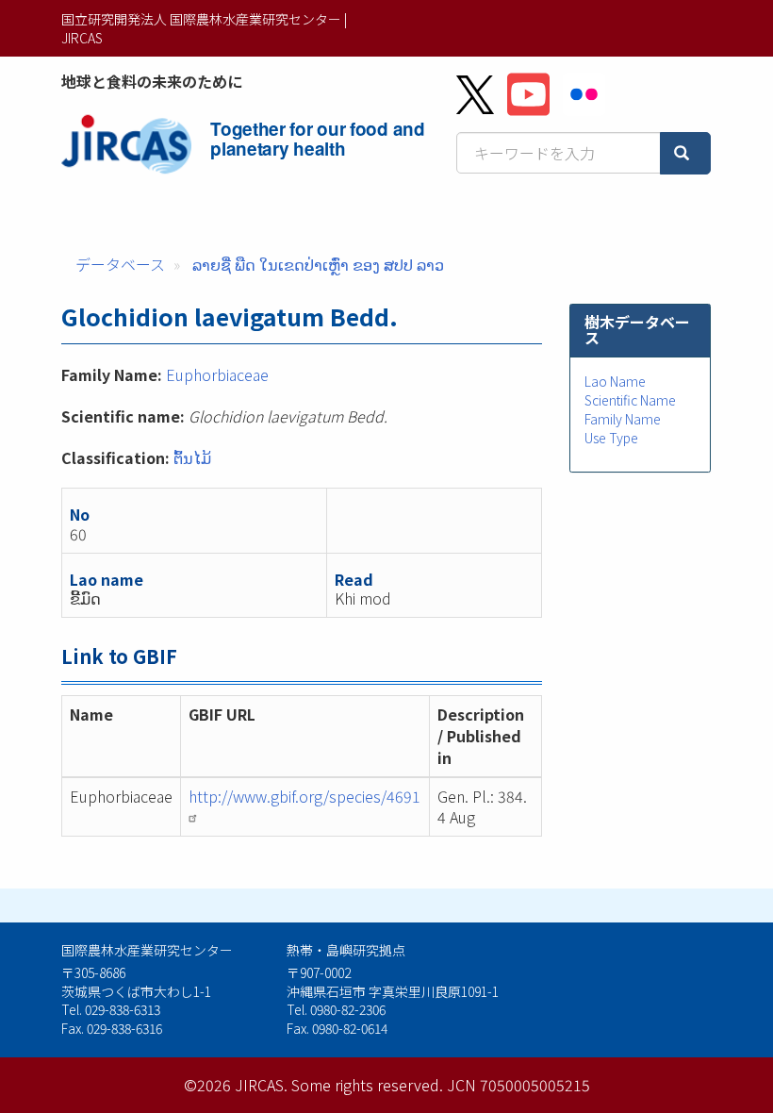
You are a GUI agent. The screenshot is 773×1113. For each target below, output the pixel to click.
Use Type (611, 437)
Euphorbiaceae (217, 374)
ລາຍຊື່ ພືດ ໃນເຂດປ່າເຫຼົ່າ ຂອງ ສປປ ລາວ (318, 264)
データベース (120, 264)
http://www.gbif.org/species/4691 (304, 796)
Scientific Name (630, 399)
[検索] (685, 153)
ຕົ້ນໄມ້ (192, 457)
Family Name (622, 418)
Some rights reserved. (367, 1084)
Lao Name (615, 381)
